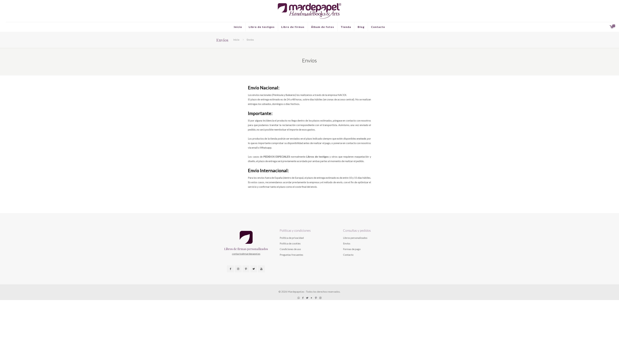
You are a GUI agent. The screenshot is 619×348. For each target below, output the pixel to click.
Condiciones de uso (290, 249)
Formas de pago (352, 249)
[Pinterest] (316, 297)
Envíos (346, 243)
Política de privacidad (292, 237)
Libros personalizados (355, 237)
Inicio (236, 39)
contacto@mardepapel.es (246, 253)
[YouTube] (311, 297)
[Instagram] (320, 297)
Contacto (348, 254)
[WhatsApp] (298, 297)
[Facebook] (303, 297)
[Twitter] (307, 297)
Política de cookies (290, 243)
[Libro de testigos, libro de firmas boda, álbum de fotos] (309, 11)
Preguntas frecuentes (291, 254)
